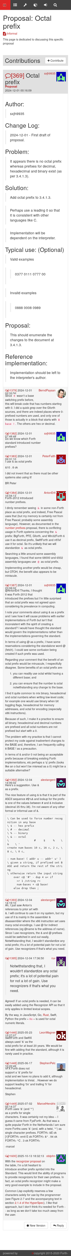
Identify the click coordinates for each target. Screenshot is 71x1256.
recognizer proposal (28, 1161)
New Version (37, 1225)
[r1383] (12, 456)
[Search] (55, 5)
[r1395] (12, 958)
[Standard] (15, 5)
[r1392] (12, 780)
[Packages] (35, 5)
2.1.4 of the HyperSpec (29, 1203)
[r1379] (12, 390)
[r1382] (12, 433)
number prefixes (15, 528)
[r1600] (12, 1156)
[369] (17, 75)
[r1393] (12, 900)
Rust (46, 1015)
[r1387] (12, 585)
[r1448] (12, 1063)
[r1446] (12, 1032)
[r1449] (12, 1103)
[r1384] (12, 493)
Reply (60, 1225)
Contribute (57, 60)
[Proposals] (25, 5)
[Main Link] (5, 5)
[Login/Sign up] (45, 5)
